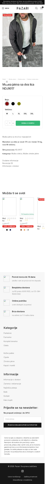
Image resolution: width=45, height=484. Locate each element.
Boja (7, 100)
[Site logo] (23, 8)
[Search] (36, 8)
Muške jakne (21, 79)
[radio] (7, 104)
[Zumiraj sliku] (7, 81)
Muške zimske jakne (32, 79)
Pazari (17, 466)
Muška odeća (12, 79)
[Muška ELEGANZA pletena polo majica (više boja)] (9, 206)
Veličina (8, 109)
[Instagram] (22, 471)
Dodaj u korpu (27, 123)
